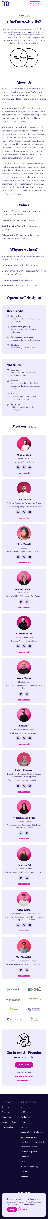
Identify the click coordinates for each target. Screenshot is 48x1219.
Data (23, 1122)
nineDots (24, 1176)
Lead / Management (29, 1151)
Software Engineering (29, 1166)
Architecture (26, 1112)
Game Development (29, 1137)
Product (24, 1161)
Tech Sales (25, 1171)
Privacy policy (7, 1127)
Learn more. (29, 1204)
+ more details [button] (24, 473)
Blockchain (25, 1117)
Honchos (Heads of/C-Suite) (32, 1142)
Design (24, 1127)
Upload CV (34, 3)
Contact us (24, 1064)
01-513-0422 (24, 1080)
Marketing (25, 1156)
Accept (12, 1209)
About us (5, 1107)
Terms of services (9, 1122)
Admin (23, 1107)
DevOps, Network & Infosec (32, 1132)
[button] (43, 3)
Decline (23, 1209)
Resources (6, 1112)
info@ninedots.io (24, 1076)
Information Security (29, 1147)
